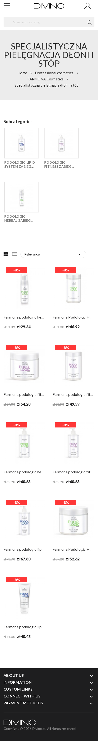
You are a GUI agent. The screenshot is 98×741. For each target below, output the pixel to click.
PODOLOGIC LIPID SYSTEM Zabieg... (19, 164)
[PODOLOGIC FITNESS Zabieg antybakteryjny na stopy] (61, 143)
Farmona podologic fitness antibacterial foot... (73, 394)
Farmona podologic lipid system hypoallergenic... (24, 626)
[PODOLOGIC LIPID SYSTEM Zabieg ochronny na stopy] (21, 143)
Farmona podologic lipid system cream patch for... (24, 549)
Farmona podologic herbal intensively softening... (24, 317)
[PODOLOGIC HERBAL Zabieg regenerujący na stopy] (21, 197)
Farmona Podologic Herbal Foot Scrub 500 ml (73, 549)
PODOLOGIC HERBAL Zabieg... (18, 218)
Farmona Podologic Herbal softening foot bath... (73, 317)
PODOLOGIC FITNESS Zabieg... (59, 164)
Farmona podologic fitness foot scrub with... (24, 394)
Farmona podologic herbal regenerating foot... (24, 472)
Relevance (53, 254)
